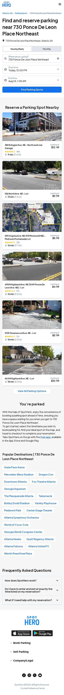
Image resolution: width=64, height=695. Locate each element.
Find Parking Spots (32, 89)
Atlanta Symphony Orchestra (21, 517)
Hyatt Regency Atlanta (40, 539)
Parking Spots (21, 13)
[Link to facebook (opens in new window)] (24, 676)
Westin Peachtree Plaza (18, 553)
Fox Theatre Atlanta (44, 481)
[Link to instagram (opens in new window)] (29, 676)
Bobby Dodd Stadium (17, 503)
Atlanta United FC (38, 546)
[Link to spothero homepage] (32, 620)
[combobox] (32, 58)
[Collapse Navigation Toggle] (60, 4)
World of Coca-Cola (16, 524)
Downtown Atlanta (15, 481)
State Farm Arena (14, 467)
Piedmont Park (12, 510)
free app (45, 437)
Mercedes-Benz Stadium (18, 474)
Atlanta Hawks (12, 539)
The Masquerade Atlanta (18, 496)
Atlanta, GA (7, 13)
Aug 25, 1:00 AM (17, 81)
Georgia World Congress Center (23, 531)
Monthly (47, 49)
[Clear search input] (58, 58)
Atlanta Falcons (13, 546)
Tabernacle (45, 496)
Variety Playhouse (45, 503)
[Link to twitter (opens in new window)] (34, 676)
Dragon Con (46, 474)
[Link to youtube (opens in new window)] (40, 676)
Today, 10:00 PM (17, 70)
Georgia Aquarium (15, 488)
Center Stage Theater (39, 510)
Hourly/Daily (17, 49)
